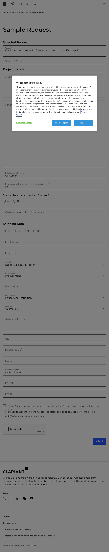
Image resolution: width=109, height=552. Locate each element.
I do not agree (61, 123)
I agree (83, 123)
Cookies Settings (24, 122)
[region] (54, 103)
